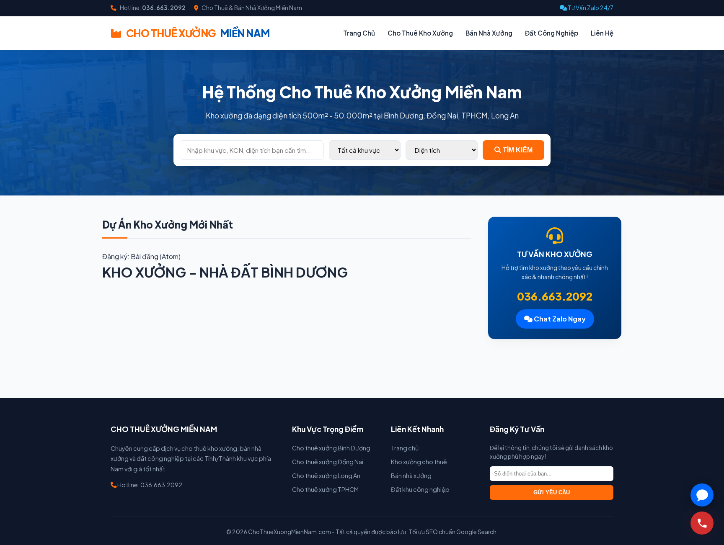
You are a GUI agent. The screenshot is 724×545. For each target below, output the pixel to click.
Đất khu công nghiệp (420, 489)
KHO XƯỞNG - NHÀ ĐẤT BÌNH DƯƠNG (225, 272)
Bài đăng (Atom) (156, 256)
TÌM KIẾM (517, 150)
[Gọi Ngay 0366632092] (702, 523)
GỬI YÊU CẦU (551, 492)
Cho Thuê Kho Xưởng (420, 33)
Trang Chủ (359, 33)
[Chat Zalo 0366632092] (702, 494)
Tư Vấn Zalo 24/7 (590, 7)
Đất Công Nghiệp (551, 33)
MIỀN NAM (198, 33)
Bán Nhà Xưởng (488, 33)
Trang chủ (405, 448)
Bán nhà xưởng (411, 475)
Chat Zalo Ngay (559, 318)
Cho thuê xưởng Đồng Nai (327, 461)
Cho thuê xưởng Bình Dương (331, 448)
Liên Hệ (602, 33)
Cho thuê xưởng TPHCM (325, 489)
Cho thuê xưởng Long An (326, 475)
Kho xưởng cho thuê (419, 461)
